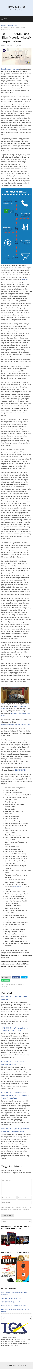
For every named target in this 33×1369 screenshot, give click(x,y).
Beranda (3, 25)
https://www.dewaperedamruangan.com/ (15, 724)
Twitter (25, 977)
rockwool (25, 279)
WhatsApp (6, 980)
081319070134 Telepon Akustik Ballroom (13, 1305)
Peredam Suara (12, 25)
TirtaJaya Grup (16, 6)
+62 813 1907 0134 (20, 770)
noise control (16, 887)
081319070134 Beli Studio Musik (11, 1298)
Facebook (16, 977)
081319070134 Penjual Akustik (10, 1302)
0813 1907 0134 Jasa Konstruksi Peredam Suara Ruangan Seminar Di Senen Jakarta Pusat (15, 1095)
